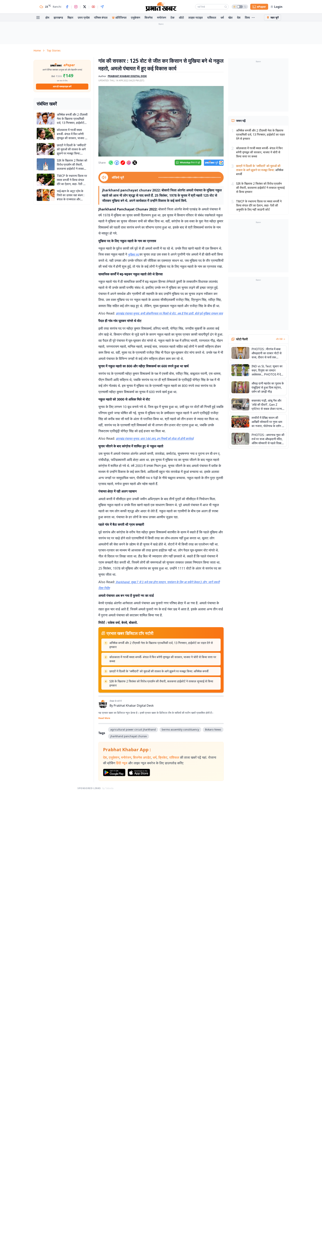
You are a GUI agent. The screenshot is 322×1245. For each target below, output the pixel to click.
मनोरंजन (161, 17)
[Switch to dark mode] (240, 6)
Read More (104, 718)
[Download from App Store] (139, 772)
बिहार (70, 17)
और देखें (279, 339)
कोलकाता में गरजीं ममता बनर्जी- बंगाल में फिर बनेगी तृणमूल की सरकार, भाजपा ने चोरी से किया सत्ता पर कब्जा (162, 659)
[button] (161, 121)
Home (37, 50)
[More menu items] (253, 18)
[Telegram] (102, 7)
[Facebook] (67, 7)
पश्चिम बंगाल (101, 17)
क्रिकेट (162, 757)
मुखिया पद (133, 254)
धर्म (222, 17)
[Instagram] (76, 7)
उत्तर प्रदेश (84, 17)
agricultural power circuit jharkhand (133, 729)
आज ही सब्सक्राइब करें (62, 86)
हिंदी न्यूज (121, 763)
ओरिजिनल (121, 17)
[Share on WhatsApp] (111, 162)
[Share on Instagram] (129, 162)
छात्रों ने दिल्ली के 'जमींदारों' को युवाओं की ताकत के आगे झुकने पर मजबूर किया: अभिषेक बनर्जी (159, 671)
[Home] (161, 6)
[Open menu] (38, 18)
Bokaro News (213, 729)
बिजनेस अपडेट (142, 757)
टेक (172, 17)
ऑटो (181, 17)
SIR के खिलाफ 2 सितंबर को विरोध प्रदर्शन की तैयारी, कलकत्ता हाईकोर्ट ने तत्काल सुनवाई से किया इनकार (161, 683)
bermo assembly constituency (180, 729)
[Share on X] (134, 162)
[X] (84, 7)
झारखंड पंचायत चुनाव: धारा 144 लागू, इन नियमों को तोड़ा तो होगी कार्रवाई (154, 439)
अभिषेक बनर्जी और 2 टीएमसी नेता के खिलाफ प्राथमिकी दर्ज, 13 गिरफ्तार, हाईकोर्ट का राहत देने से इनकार (161, 645)
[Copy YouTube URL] (123, 162)
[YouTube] (93, 7)
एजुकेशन (135, 17)
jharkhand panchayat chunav (128, 736)
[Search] (226, 7)
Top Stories (54, 50)
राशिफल (211, 17)
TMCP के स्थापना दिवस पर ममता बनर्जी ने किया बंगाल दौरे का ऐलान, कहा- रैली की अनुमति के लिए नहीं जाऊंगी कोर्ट (259, 205)
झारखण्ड (58, 17)
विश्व (247, 17)
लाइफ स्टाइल (195, 17)
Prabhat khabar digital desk (127, 76)
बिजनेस (149, 17)
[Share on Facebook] (117, 162)
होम (47, 17)
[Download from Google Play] (114, 772)
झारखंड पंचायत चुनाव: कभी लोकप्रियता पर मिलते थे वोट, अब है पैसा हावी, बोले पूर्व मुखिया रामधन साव (169, 313)
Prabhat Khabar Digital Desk (134, 705)
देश (238, 17)
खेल (230, 17)
